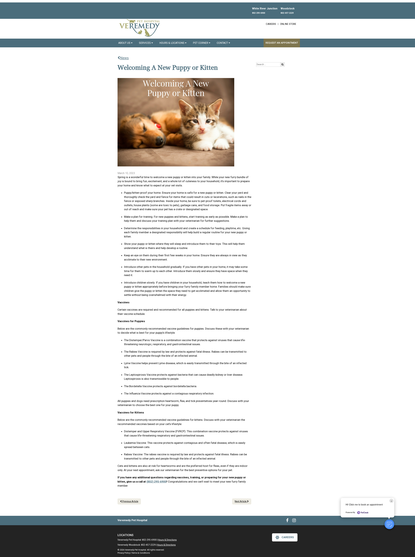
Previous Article (130, 501)
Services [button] (145, 42)
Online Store (288, 24)
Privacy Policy (124, 553)
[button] (389, 524)
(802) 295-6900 (156, 481)
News (124, 58)
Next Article (241, 501)
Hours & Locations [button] (172, 42)
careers (288, 537)
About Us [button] (124, 42)
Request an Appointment (282, 42)
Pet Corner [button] (201, 42)
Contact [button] (223, 42)
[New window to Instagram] (294, 521)
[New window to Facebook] (287, 521)
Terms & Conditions (140, 553)
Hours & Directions (167, 540)
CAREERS (271, 24)
